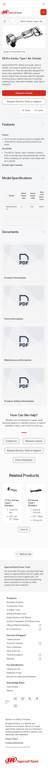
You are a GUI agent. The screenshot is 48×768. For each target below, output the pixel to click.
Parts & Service (13, 651)
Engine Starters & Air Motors (19, 617)
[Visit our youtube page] (15, 698)
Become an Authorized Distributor (21, 676)
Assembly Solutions (15, 602)
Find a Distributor (14, 647)
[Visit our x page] (29, 698)
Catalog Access (13, 639)
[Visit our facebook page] (36, 698)
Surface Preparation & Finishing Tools (23, 621)
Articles (10, 690)
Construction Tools (15, 606)
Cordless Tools (13, 610)
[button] (24, 124)
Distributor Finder (14, 673)
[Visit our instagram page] (22, 698)
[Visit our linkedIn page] (15, 705)
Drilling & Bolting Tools (16, 614)
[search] (44, 4)
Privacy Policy (11, 738)
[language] (4, 4)
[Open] (43, 12)
